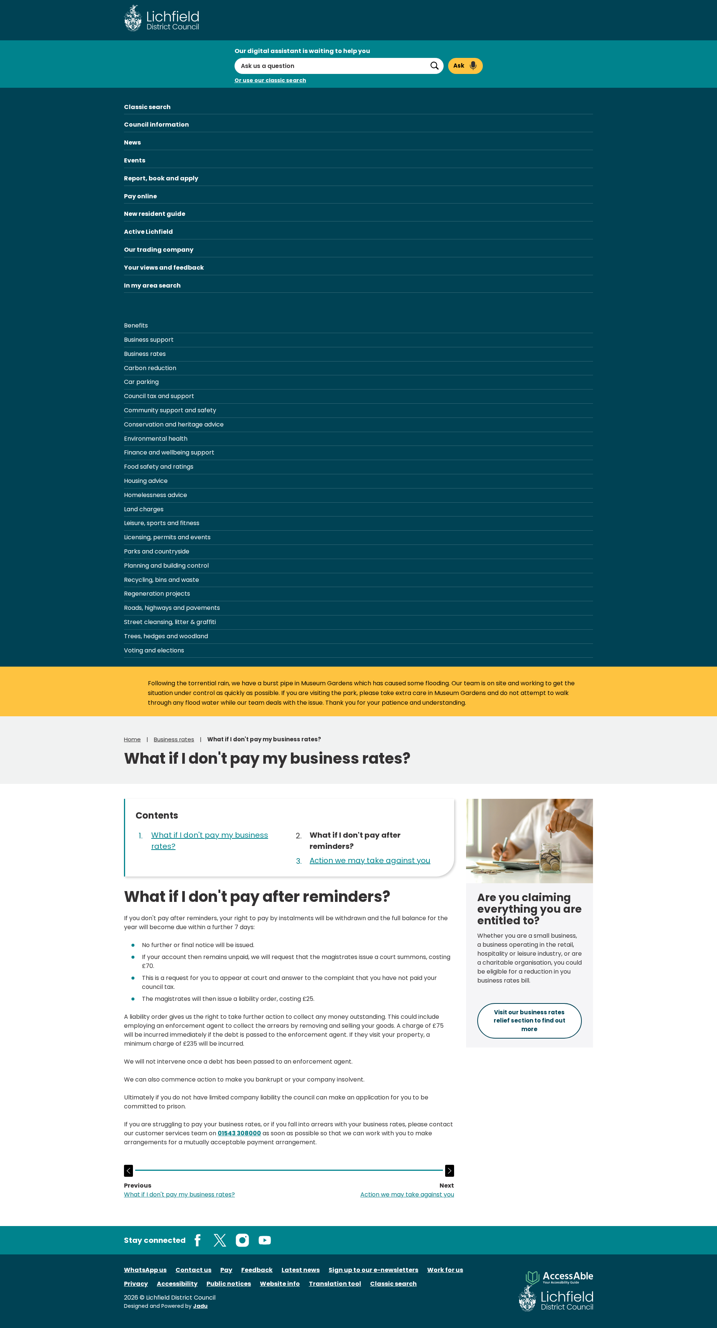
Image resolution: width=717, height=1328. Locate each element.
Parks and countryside (156, 551)
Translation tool (335, 1283)
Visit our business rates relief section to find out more (529, 1020)
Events (134, 160)
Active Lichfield (148, 231)
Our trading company (158, 249)
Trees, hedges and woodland (166, 636)
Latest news (301, 1270)
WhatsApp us (145, 1270)
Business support (149, 339)
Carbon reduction (150, 368)
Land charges (144, 509)
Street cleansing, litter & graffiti (170, 622)
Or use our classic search (270, 80)
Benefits (136, 325)
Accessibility (177, 1283)
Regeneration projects (157, 593)
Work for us (445, 1270)
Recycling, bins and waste (161, 579)
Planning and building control (166, 565)
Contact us (193, 1270)
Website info (280, 1283)
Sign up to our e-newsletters (373, 1270)
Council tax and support (159, 396)
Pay (226, 1270)
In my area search (152, 285)
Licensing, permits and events (167, 537)
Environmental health (155, 438)
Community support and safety (170, 410)
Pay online (140, 196)
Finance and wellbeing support (169, 452)
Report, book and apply (161, 178)
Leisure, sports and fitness (161, 523)
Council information (156, 124)
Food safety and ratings (158, 466)
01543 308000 (239, 1133)
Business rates (145, 354)
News (132, 142)
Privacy (136, 1283)
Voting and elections (154, 650)
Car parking (141, 382)
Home (132, 739)
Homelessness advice (155, 495)
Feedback (257, 1270)
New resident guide (154, 214)
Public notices (229, 1283)
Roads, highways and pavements (172, 608)
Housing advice (146, 481)
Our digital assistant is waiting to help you (302, 51)
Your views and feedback (164, 267)
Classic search (147, 107)
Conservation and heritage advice (174, 424)
